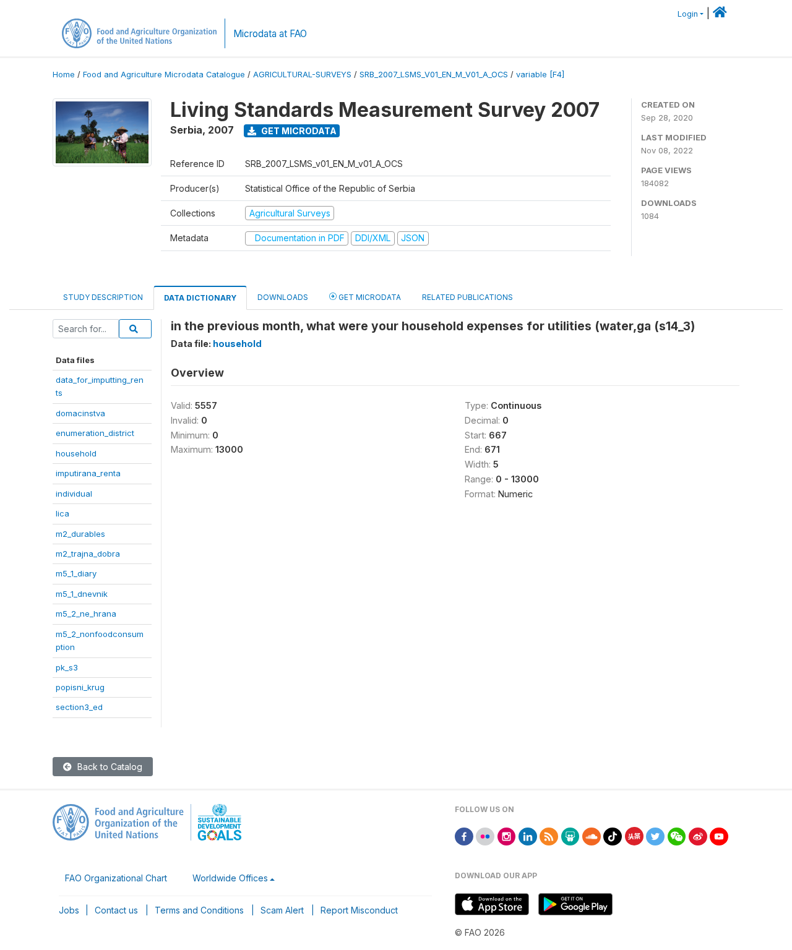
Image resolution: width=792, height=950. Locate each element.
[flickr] (485, 835)
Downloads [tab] (282, 297)
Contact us (116, 910)
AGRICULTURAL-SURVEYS (302, 74)
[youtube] (719, 835)
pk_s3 (67, 667)
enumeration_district (95, 433)
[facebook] (464, 835)
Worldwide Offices (230, 878)
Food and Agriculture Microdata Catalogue (164, 74)
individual (74, 494)
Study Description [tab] (103, 297)
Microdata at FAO (270, 34)
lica (62, 513)
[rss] (549, 835)
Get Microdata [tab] (369, 297)
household (76, 453)
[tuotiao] (634, 835)
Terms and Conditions (199, 910)
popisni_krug (80, 687)
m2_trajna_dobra (88, 553)
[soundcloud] (591, 835)
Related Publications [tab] (467, 297)
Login (688, 14)
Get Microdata (298, 131)
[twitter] (655, 835)
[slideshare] (570, 835)
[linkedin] (528, 835)
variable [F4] (540, 74)
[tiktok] (612, 835)
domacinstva (80, 413)
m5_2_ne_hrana (86, 613)
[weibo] (698, 835)
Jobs (69, 910)
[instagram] (506, 835)
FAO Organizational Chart (116, 878)
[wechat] (677, 835)
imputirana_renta (88, 473)
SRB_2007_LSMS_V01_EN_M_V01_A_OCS (433, 74)
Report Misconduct (359, 910)
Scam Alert (282, 910)
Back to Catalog (108, 766)
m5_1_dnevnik (82, 594)
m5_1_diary (76, 573)
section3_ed (79, 707)
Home (64, 74)
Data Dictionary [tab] (200, 297)
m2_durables (80, 534)
